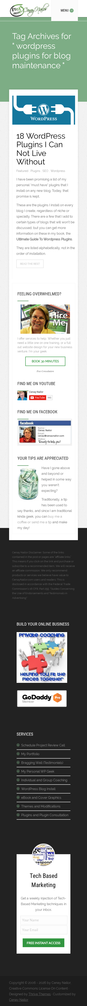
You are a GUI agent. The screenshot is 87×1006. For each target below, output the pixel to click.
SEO (45, 171)
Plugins (36, 171)
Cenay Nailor (18, 1000)
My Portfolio (30, 754)
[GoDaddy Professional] (42, 706)
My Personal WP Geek (37, 771)
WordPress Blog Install (38, 789)
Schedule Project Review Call (43, 745)
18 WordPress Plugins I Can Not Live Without (40, 148)
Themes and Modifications (40, 806)
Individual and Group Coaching (44, 780)
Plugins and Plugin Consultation (44, 815)
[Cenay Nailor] (44, 445)
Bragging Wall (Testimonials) (42, 763)
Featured (22, 171)
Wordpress (58, 171)
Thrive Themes (40, 994)
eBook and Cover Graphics (41, 798)
